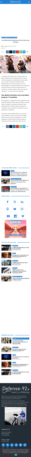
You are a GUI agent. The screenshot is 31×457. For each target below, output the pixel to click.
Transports (15, 245)
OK (16, 454)
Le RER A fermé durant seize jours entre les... (20, 263)
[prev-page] (2, 284)
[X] (10, 51)
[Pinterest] (17, 51)
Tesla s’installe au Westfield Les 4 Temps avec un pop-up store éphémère (20, 182)
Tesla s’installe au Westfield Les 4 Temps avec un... (20, 279)
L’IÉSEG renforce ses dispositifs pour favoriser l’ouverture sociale (19, 271)
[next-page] (5, 284)
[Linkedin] (14, 51)
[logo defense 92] (15, 2)
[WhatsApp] (20, 51)
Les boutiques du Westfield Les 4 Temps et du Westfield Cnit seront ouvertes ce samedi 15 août (20, 190)
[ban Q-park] (15, 416)
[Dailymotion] (15, 216)
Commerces (13, 186)
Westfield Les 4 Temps (12, 37)
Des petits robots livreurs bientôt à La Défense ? (19, 350)
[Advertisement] (15, 20)
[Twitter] (15, 202)
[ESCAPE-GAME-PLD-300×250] (15, 229)
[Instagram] (22, 209)
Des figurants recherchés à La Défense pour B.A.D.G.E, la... (20, 256)
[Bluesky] (15, 209)
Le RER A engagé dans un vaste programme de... (20, 248)
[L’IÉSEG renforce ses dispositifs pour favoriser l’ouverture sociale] (6, 270)
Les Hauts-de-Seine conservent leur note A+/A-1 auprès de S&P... (20, 342)
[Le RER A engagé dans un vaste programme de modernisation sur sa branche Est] (6, 248)
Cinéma (12, 171)
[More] (27, 51)
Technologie (15, 347)
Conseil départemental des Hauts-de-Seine (20, 338)
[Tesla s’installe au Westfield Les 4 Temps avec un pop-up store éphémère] (5, 181)
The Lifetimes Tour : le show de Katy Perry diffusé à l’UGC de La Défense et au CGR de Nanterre (19, 174)
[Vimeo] (23, 216)
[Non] (29, 452)
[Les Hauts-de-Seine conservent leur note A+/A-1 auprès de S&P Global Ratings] (6, 340)
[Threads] (7, 209)
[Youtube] (8, 216)
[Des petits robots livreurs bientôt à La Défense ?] (6, 349)
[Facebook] (7, 51)
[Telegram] (24, 51)
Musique (4, 37)
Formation (15, 268)
